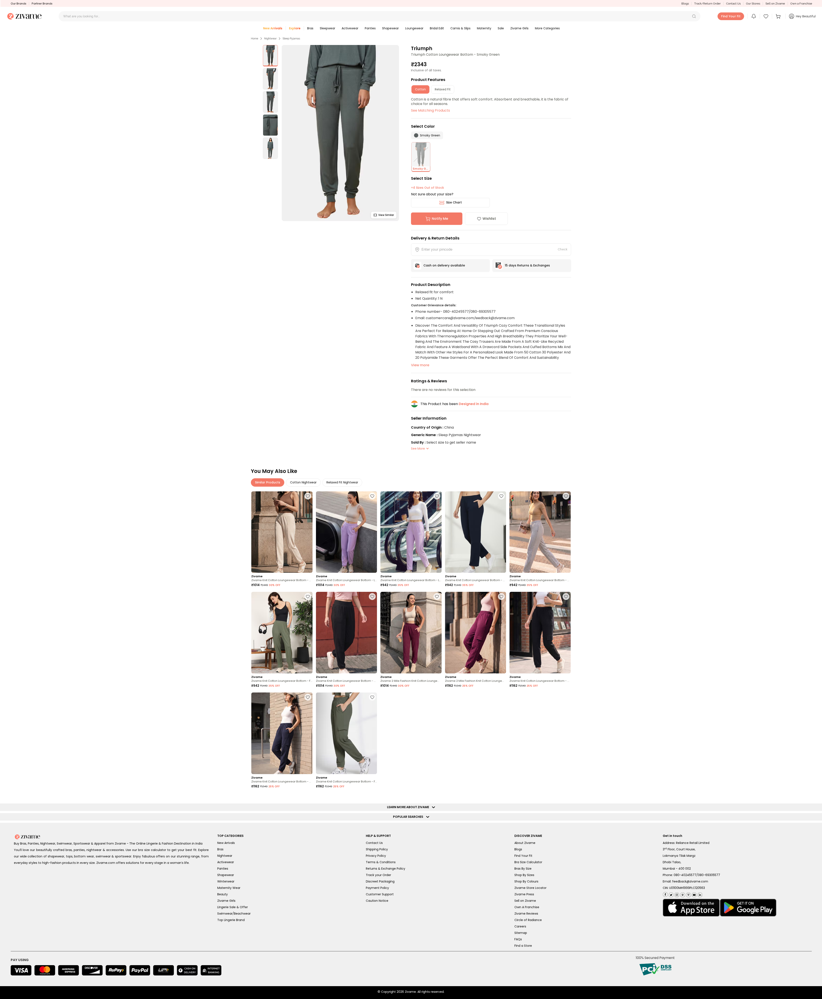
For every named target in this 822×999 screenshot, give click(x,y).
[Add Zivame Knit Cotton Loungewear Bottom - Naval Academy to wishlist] (501, 496)
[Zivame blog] (688, 894)
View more (420, 365)
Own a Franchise (801, 3)
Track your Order (378, 875)
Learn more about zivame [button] (409, 807)
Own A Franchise (526, 907)
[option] (270, 55)
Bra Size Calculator (528, 862)
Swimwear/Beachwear (234, 913)
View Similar (386, 215)
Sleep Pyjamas (291, 38)
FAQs (518, 939)
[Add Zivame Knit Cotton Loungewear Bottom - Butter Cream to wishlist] (307, 496)
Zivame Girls (226, 901)
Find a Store (523, 946)
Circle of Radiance (528, 920)
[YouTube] (694, 894)
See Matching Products (430, 110)
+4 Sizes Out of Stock (427, 187)
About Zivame (524, 843)
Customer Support (380, 894)
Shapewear (225, 875)
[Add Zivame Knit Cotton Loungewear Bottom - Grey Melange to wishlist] (566, 496)
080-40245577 (685, 875)
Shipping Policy (377, 849)
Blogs (685, 3)
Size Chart (454, 202)
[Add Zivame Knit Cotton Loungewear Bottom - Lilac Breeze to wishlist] (372, 496)
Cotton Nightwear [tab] (303, 482)
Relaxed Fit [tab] (443, 89)
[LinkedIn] (699, 894)
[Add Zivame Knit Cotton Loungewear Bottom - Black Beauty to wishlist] (372, 596)
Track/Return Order (707, 3)
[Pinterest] (682, 894)
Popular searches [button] (409, 817)
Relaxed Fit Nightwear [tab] (342, 482)
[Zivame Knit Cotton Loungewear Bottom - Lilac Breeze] (346, 532)
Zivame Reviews (526, 913)
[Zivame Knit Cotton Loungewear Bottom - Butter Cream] (282, 532)
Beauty (222, 894)
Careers (520, 926)
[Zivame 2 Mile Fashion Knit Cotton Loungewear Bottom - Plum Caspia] (411, 632)
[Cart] (779, 16)
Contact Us (733, 3)
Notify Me (440, 218)
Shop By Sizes (524, 875)
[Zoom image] (340, 133)
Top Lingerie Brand (231, 920)
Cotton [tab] (420, 89)
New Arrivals (226, 843)
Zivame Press (524, 894)
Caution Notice (377, 901)
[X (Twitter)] (670, 894)
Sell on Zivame (775, 3)
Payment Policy (377, 888)
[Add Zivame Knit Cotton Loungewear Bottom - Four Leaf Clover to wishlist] (307, 596)
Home (254, 38)
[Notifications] (753, 16)
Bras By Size (523, 868)
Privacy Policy (376, 856)
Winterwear (225, 881)
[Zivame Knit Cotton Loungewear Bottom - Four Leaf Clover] (282, 632)
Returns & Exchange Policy (385, 868)
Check (562, 249)
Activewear (225, 862)
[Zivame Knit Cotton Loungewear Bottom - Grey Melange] (540, 532)
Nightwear (270, 38)
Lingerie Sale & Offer (232, 907)
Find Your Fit (523, 856)
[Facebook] (665, 894)
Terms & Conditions (381, 862)
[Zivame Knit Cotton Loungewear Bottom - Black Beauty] (346, 632)
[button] (694, 16)
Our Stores (753, 3)
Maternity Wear (228, 888)
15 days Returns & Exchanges (527, 265)
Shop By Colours (526, 881)
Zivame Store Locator (530, 888)
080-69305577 (709, 875)
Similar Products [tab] (267, 482)
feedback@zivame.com (690, 881)
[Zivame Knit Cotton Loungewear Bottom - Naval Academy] (475, 532)
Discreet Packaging (380, 881)
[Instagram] (676, 894)
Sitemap (520, 933)
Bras (220, 849)
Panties (222, 868)
